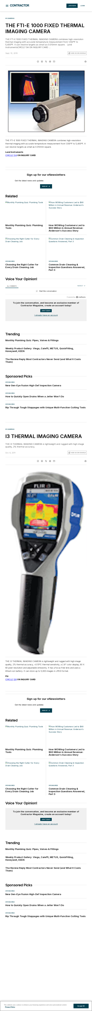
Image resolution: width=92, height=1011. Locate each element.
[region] (46, 291)
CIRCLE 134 (11, 155)
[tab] (11, 286)
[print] (85, 61)
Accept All (81, 1006)
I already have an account (46, 315)
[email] (54, 61)
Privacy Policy (10, 1007)
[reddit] (50, 61)
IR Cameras (9, 18)
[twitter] (46, 61)
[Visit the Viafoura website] (80, 297)
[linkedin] (42, 61)
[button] (7, 5)
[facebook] (38, 61)
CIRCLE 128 (11, 679)
